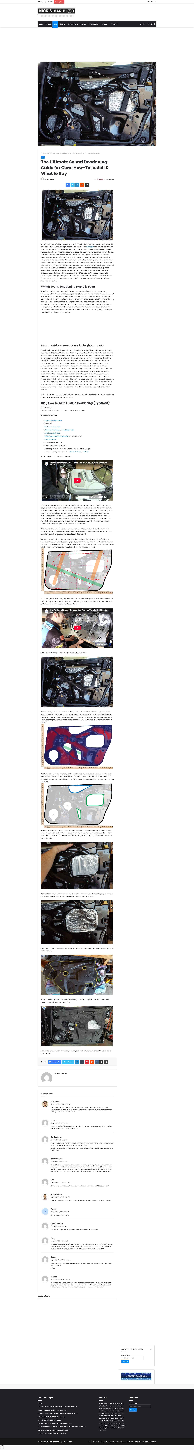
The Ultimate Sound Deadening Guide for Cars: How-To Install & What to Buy (62, 1426)
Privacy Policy (68, 1441)
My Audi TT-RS (113, 1441)
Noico (79, 452)
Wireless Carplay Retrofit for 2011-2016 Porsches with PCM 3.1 (57, 1413)
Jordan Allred (49, 179)
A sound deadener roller (53, 420)
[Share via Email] (87, 185)
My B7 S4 (123, 1441)
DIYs (55, 24)
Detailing (83, 24)
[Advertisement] (97, 44)
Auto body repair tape (52, 433)
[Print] (106, 1062)
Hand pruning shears (52, 430)
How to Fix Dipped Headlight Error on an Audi (52, 1410)
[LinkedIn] (77, 185)
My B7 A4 (130, 1441)
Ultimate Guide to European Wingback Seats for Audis (55, 1423)
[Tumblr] (82, 1062)
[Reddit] (82, 185)
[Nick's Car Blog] (56, 12)
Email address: (125, 1355)
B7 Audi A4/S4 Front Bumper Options (49, 1420)
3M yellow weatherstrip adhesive (56, 436)
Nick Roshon (56, 1194)
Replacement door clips (53, 427)
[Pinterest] (87, 1062)
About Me (137, 1441)
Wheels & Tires (93, 24)
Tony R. (54, 1120)
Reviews (48, 24)
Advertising (104, 24)
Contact (153, 1441)
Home (44, 153)
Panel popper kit (50, 439)
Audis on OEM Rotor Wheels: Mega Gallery (51, 1416)
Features (62, 24)
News (41, 24)
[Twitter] (73, 185)
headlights (90, 247)
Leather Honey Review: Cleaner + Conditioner (52, 1433)
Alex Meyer (56, 1101)
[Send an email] (53, 179)
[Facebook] (68, 185)
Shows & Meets (73, 24)
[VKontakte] (97, 1062)
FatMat (86, 452)
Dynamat (73, 452)
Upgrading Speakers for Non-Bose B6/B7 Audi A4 (53, 1430)
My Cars (113, 24)
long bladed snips (68, 430)
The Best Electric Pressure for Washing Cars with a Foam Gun (57, 1406)
